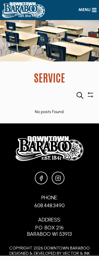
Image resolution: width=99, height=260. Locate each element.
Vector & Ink (76, 253)
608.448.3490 (49, 205)
